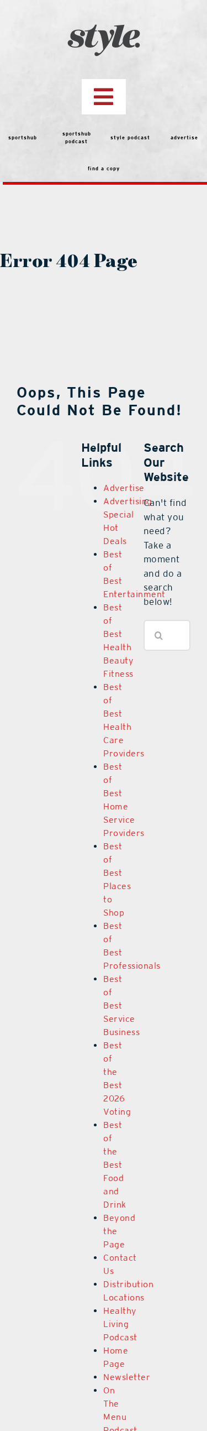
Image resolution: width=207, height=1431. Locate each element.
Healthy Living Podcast (120, 1324)
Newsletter (126, 1377)
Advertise (124, 488)
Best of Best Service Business (121, 1005)
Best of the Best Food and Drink (114, 1165)
